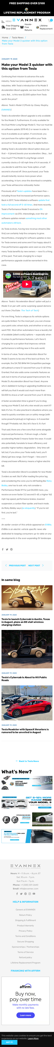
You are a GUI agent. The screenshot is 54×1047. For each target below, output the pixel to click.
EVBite (48, 524)
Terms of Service (26, 952)
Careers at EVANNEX (25, 909)
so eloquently (28, 508)
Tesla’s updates (24, 191)
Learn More (33, 1038)
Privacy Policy (25, 931)
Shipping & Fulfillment (25, 920)
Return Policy (25, 915)
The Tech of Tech (29, 310)
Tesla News (18, 37)
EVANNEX (6, 109)
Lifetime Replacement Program (25, 962)
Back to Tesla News (29, 761)
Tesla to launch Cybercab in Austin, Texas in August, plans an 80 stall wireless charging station (26, 622)
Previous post (17, 565)
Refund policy (25, 957)
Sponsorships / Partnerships (25, 947)
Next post (34, 565)
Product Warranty (25, 925)
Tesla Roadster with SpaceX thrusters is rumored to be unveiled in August (25, 731)
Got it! (9, 1042)
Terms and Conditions (25, 936)
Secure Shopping (25, 941)
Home (5, 37)
